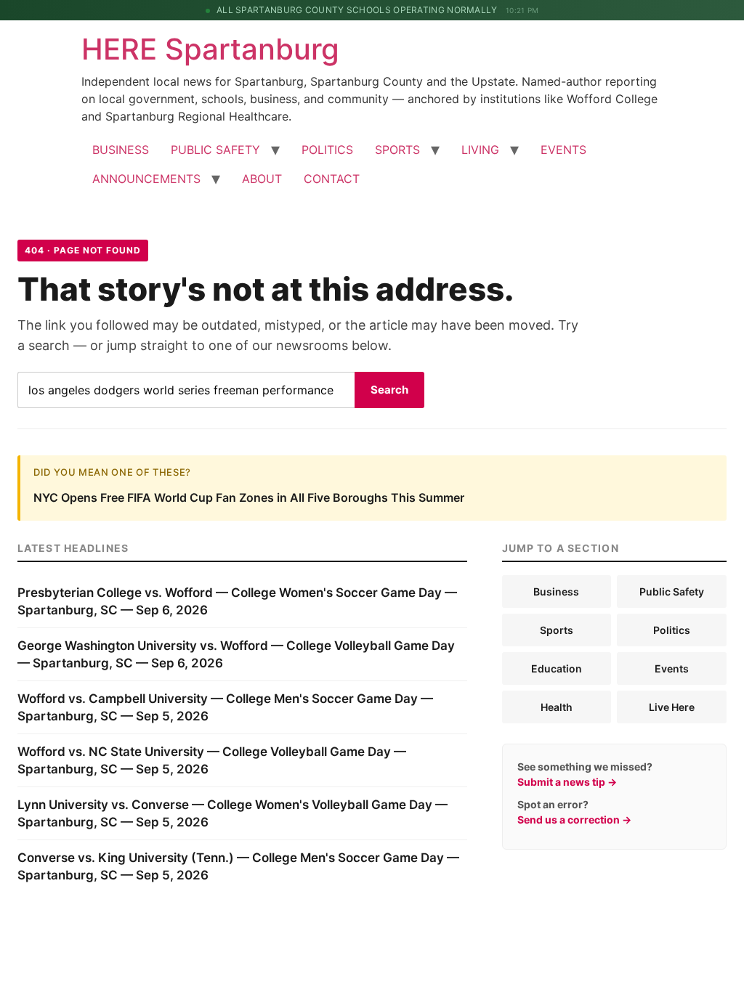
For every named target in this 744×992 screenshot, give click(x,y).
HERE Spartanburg (210, 49)
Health (557, 707)
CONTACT (332, 178)
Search (389, 390)
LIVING (480, 149)
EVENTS (563, 149)
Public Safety (671, 591)
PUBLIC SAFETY (215, 149)
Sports (556, 630)
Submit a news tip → (567, 782)
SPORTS (397, 149)
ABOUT (262, 178)
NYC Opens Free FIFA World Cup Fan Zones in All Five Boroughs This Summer (248, 497)
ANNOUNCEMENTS (146, 178)
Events (672, 668)
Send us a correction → (574, 819)
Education (556, 668)
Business (556, 591)
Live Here (672, 707)
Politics (671, 630)
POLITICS (327, 149)
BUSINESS (120, 149)
